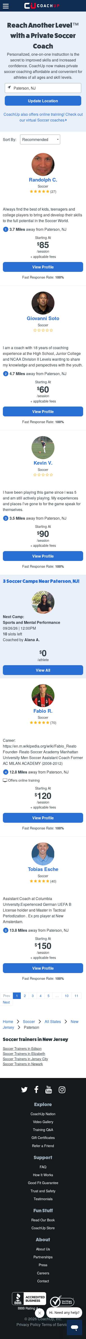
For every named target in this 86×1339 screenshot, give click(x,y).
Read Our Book (43, 1219)
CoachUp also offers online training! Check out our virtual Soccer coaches (43, 117)
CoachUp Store (43, 1227)
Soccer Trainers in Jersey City (25, 1058)
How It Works (43, 1174)
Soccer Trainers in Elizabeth (24, 1053)
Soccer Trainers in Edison (22, 1048)
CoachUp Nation (43, 1113)
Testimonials (43, 1198)
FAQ (43, 1166)
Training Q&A (43, 1129)
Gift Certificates (43, 1137)
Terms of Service (56, 1324)
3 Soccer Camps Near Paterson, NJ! (41, 581)
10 (67, 995)
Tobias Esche (43, 868)
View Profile (43, 267)
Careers (43, 1273)
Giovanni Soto (43, 318)
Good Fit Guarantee (43, 1182)
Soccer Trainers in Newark (23, 1063)
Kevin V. (43, 462)
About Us (43, 1249)
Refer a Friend (43, 1145)
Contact (43, 1280)
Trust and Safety (43, 1190)
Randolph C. (43, 179)
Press (43, 1264)
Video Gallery (43, 1121)
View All (43, 670)
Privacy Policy (28, 1324)
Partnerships (43, 1256)
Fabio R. (43, 710)
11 (76, 995)
